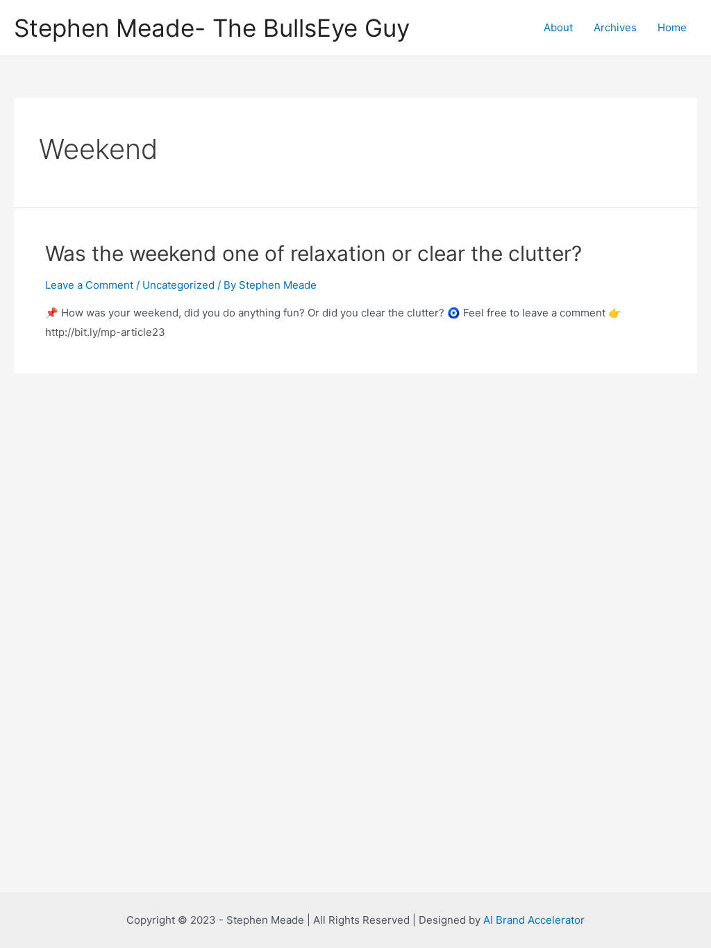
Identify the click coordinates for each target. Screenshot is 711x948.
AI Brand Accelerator (534, 919)
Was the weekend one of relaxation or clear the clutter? (313, 253)
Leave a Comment (89, 284)
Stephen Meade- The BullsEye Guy (212, 27)
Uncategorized (178, 284)
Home (672, 27)
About (558, 27)
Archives (615, 27)
